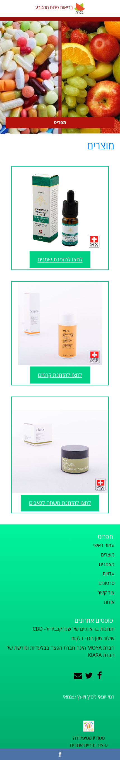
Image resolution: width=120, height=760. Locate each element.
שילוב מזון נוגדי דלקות (92, 638)
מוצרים (107, 555)
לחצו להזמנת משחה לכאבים (60, 502)
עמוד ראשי (103, 545)
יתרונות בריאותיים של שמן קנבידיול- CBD (73, 629)
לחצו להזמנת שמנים (60, 259)
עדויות (108, 574)
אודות (109, 602)
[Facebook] (99, 676)
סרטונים (106, 583)
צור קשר (106, 593)
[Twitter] (88, 676)
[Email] (78, 676)
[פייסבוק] (60, 754)
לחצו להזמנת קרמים (60, 375)
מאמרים (106, 564)
